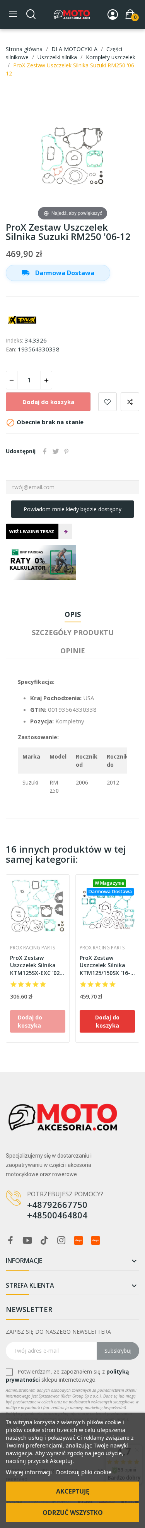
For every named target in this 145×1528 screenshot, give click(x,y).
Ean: (11, 349)
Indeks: (14, 340)
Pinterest (66, 451)
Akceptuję (72, 1491)
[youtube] (27, 1240)
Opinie (72, 650)
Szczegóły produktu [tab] (73, 632)
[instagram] (61, 1240)
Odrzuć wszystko (73, 1512)
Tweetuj (55, 451)
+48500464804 (57, 1215)
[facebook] (10, 1240)
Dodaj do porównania (130, 401)
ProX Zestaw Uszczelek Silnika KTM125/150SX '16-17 (105, 965)
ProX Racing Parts (32, 948)
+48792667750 (57, 1204)
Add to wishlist (107, 401)
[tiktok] (44, 1240)
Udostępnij (44, 451)
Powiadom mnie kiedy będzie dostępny (72, 509)
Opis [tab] (73, 614)
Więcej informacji (29, 1472)
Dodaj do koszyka (48, 402)
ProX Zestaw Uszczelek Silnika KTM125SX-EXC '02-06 (36, 965)
